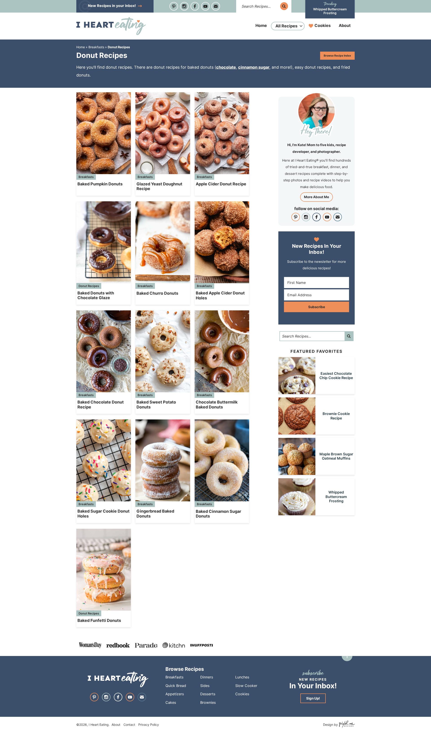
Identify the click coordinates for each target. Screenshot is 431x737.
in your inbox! (112, 5)
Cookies (322, 25)
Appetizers (174, 694)
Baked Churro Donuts (157, 293)
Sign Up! (313, 698)
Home (261, 25)
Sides (204, 685)
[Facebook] (195, 6)
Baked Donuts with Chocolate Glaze (95, 295)
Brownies (208, 702)
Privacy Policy (148, 724)
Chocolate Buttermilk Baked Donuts (216, 404)
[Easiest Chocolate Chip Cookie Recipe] (296, 392)
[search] (284, 6)
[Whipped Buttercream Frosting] (296, 513)
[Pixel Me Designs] (346, 724)
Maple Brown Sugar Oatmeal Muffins (336, 456)
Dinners (206, 677)
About (345, 25)
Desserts (207, 694)
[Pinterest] (174, 6)
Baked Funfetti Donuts (99, 620)
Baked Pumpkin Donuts (100, 184)
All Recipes (286, 26)
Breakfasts (96, 47)
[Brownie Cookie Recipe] (296, 432)
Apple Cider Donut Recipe (221, 184)
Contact (129, 724)
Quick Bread (175, 685)
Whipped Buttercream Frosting (330, 11)
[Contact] (216, 6)
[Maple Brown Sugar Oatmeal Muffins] (296, 473)
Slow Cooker (246, 685)
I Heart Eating (111, 26)
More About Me (316, 197)
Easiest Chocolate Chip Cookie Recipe (336, 375)
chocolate (226, 67)
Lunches (242, 677)
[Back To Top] (347, 655)
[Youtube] (205, 6)
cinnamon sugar (253, 67)
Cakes (170, 702)
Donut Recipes (89, 286)
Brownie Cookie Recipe (336, 415)
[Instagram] (184, 6)
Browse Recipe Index (337, 55)
